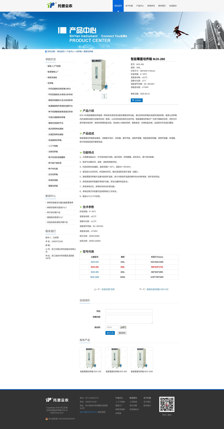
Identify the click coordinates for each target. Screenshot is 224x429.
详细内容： (97, 317)
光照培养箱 (53, 152)
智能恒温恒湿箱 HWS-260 (157, 289)
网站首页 (118, 6)
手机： (99, 311)
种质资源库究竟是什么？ (57, 208)
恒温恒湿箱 (53, 180)
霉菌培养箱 (88, 51)
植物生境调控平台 (55, 123)
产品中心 (140, 6)
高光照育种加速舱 (55, 129)
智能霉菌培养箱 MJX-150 (90, 372)
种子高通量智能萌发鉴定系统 (60, 112)
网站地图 (101, 412)
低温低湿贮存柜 (108, 289)
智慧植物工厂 (53, 72)
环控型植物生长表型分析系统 (60, 95)
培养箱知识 (134, 409)
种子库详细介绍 (53, 212)
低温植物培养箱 (54, 140)
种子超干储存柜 (54, 163)
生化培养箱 (53, 174)
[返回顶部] (219, 45)
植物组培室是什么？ (55, 217)
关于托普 (129, 6)
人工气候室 (120, 402)
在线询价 (137, 100)
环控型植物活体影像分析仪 (59, 89)
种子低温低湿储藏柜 (56, 157)
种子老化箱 (53, 169)
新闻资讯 (151, 6)
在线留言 (173, 6)
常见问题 (133, 406)
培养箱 (79, 51)
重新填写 (122, 333)
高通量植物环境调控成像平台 (60, 106)
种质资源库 (52, 78)
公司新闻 (133, 402)
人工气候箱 (53, 146)
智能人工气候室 (54, 66)
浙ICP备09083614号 (88, 412)
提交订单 (110, 333)
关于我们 (147, 402)
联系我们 (162, 6)
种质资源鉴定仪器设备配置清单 (60, 203)
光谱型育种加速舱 (55, 134)
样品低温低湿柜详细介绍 (57, 222)
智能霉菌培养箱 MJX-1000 (142, 372)
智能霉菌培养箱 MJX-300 (116, 372)
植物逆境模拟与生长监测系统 (60, 100)
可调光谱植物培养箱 (56, 117)
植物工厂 (119, 406)
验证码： (98, 327)
